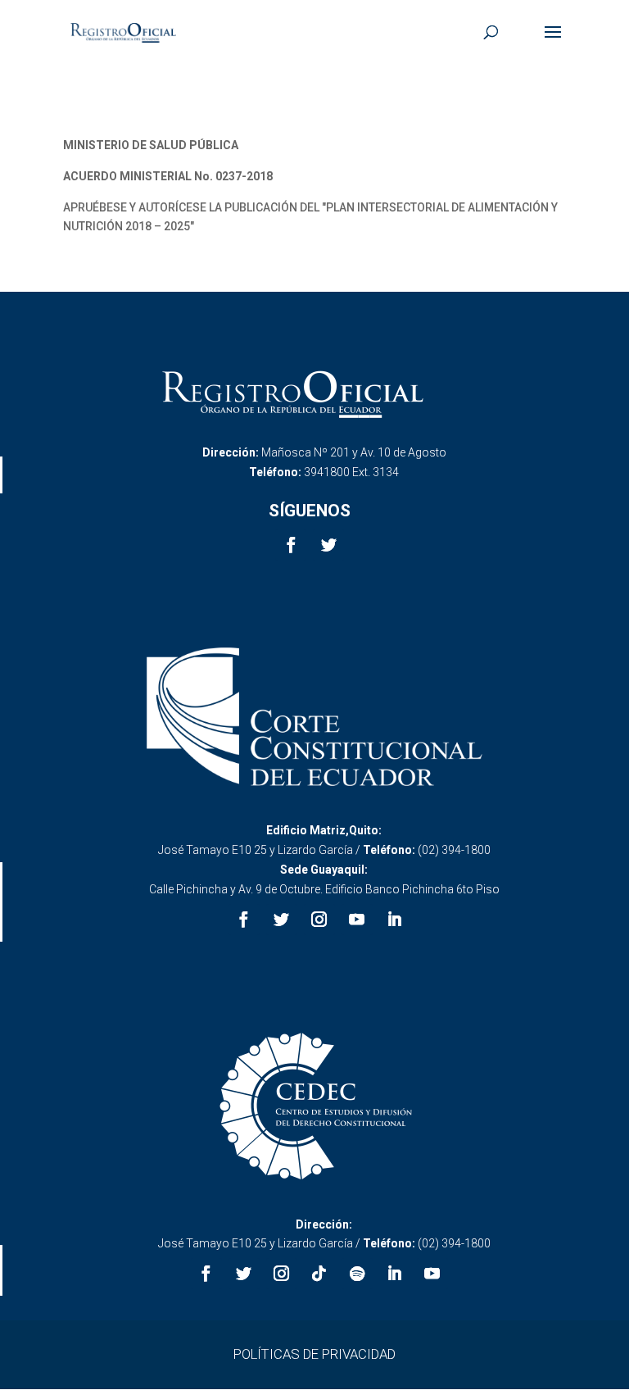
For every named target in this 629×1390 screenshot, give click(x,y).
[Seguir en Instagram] (319, 919)
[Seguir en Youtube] (357, 919)
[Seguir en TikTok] (319, 1273)
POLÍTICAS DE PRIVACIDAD (314, 1354)
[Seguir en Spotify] (357, 1273)
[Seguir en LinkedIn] (394, 919)
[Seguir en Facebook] (290, 545)
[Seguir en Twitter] (328, 545)
